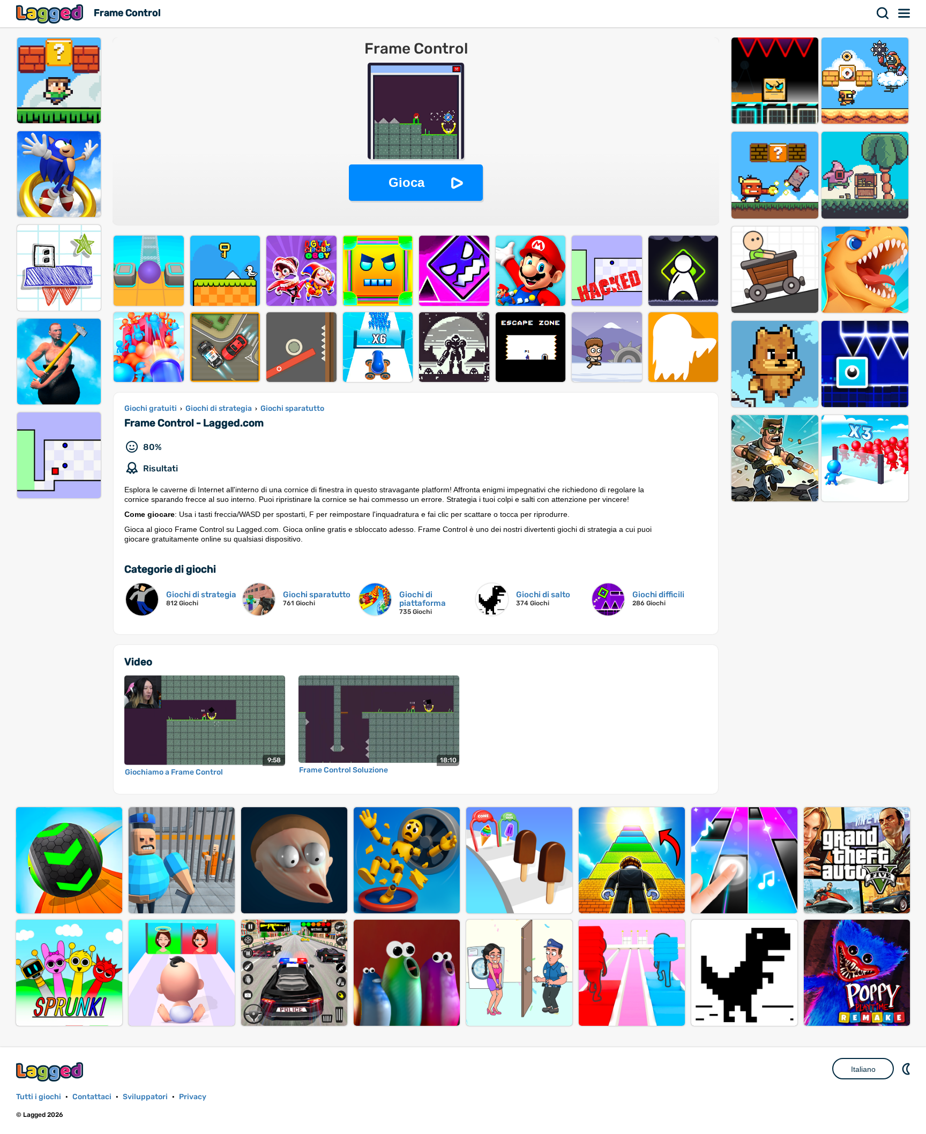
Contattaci (91, 1096)
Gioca (406, 182)
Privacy (192, 1096)
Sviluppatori (145, 1096)
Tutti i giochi (38, 1096)
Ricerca (883, 13)
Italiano (863, 1069)
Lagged (51, 13)
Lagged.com (51, 1071)
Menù (904, 13)
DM (907, 1068)
